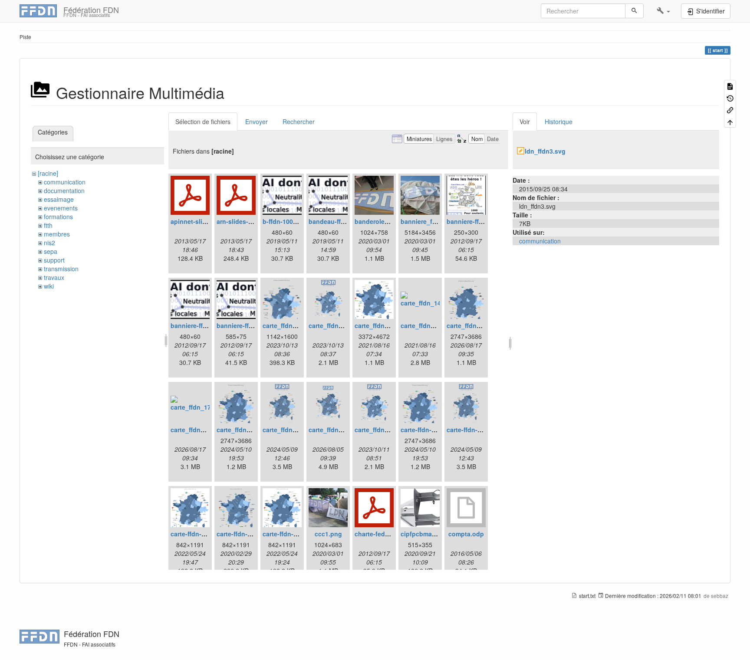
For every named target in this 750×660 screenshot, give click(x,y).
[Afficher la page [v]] (730, 85)
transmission (61, 268)
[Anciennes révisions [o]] (730, 97)
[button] (663, 11)
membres (57, 234)
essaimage (59, 199)
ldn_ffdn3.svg (545, 151)
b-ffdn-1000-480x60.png (298, 221)
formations (58, 216)
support (54, 260)
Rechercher (299, 121)
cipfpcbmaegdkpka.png (436, 533)
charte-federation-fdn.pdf (392, 533)
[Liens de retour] (730, 109)
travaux (54, 277)
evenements (61, 208)
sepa (50, 251)
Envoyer (256, 121)
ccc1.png (328, 533)
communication (65, 181)
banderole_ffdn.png (384, 221)
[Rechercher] (634, 10)
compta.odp (466, 533)
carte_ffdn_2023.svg (384, 429)
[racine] (48, 173)
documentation (64, 190)
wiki (49, 286)
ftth (48, 225)
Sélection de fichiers (202, 121)
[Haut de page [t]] (730, 121)
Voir (525, 121)
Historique (558, 121)
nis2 (49, 242)
